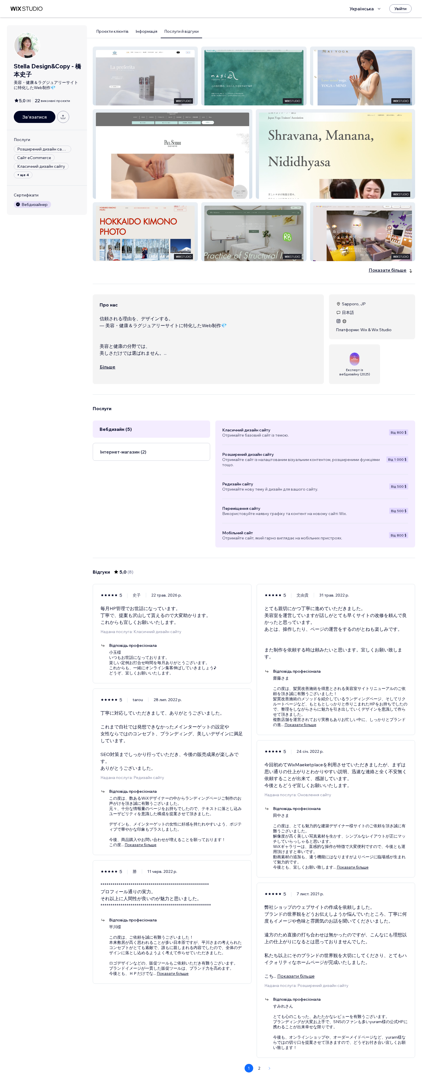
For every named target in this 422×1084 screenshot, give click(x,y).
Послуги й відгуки (181, 31)
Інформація (146, 31)
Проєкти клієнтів (112, 31)
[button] (145, 76)
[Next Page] (269, 1068)
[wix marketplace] (26, 8)
